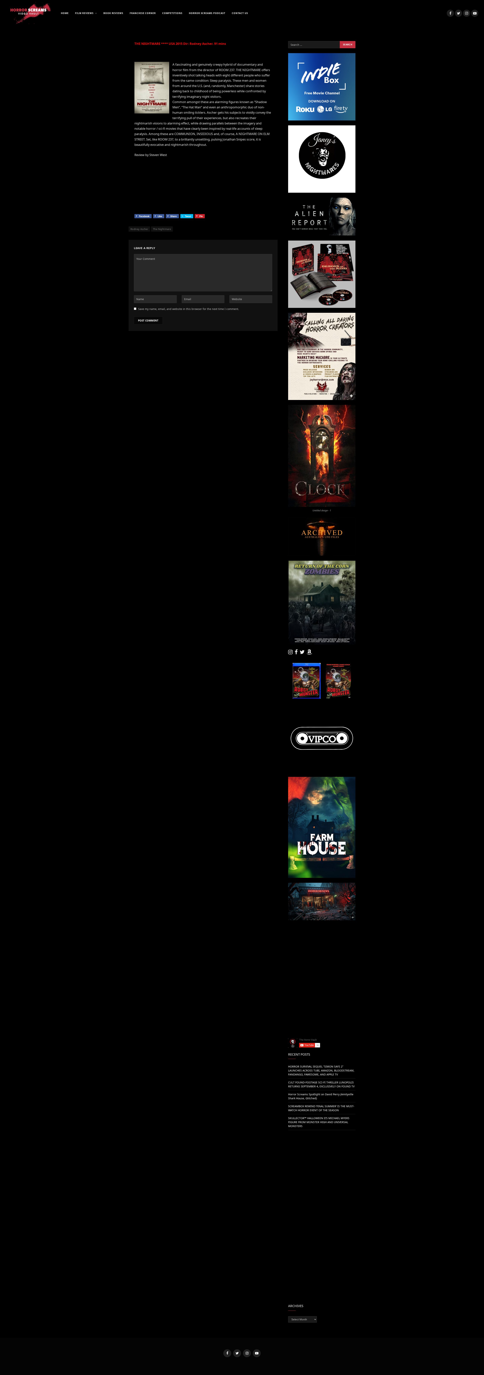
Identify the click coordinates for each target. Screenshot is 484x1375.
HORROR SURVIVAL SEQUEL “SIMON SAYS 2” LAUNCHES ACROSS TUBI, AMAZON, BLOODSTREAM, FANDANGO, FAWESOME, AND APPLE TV (321, 1070)
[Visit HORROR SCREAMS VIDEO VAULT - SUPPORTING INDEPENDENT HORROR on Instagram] (290, 653)
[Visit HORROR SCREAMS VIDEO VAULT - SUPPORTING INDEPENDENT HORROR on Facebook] (296, 653)
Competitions (172, 13)
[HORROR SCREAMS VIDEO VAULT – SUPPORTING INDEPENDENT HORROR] (28, 13)
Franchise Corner (143, 13)
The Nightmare (162, 229)
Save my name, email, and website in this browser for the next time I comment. (188, 309)
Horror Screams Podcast (207, 13)
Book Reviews (113, 13)
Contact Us (240, 13)
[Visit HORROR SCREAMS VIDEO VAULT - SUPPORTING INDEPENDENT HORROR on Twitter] (302, 653)
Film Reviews (84, 13)
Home (65, 13)
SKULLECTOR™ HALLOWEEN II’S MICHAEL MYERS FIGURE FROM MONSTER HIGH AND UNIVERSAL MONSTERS (318, 1122)
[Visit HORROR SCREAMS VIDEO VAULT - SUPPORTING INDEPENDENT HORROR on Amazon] (309, 653)
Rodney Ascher (139, 229)
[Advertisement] (321, 951)
